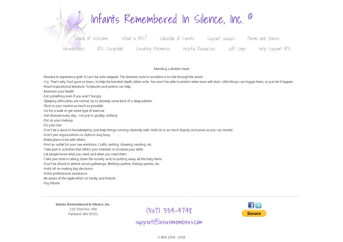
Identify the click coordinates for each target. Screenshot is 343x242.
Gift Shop (237, 49)
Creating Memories (153, 49)
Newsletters (73, 49)
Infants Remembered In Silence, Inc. (171, 19)
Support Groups (220, 38)
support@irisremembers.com (169, 222)
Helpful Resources (199, 49)
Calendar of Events (177, 38)
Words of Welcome (91, 38)
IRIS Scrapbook (110, 49)
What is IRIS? (134, 38)
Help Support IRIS (275, 49)
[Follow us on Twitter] (258, 207)
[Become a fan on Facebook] (251, 207)
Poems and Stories (263, 38)
